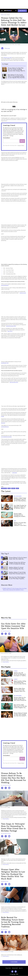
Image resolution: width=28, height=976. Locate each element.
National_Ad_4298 (7, 57)
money (13, 488)
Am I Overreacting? (7, 912)
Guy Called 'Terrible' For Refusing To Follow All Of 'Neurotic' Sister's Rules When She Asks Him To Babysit (20, 508)
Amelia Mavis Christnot (6, 631)
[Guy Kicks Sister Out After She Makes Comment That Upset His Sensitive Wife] (14, 644)
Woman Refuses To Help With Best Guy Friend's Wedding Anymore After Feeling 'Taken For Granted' (16, 70)
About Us (20, 968)
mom (9, 488)
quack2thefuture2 (5, 426)
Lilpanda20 (14, 472)
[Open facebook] (12, 971)
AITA (17, 488)
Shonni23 (3, 423)
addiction (4, 488)
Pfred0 (2, 416)
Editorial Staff (15, 968)
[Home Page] (9, 11)
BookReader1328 (4, 363)
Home (2, 14)
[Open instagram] (16, 971)
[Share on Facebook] (2, 634)
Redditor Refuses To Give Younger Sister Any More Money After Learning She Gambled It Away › (15, 589)
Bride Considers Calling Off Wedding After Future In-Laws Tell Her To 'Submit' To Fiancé (20, 683)
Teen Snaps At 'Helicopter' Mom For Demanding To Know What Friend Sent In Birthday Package (13, 827)
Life (5, 14)
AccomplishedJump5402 (6, 436)
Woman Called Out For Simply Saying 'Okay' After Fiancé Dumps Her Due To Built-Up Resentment (20, 700)
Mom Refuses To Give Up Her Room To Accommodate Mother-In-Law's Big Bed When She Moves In (17, 77)
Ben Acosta (8, 48)
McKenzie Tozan (5, 881)
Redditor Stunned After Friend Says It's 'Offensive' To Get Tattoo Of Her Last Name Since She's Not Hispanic (20, 525)
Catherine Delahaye (4, 951)
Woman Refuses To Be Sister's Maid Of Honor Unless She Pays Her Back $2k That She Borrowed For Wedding (13, 778)
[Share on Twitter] (6, 634)
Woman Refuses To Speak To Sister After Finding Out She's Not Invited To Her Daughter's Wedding (20, 715)
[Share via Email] (9, 634)
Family (16, 671)
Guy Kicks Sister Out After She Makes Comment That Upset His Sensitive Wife (13, 626)
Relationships (18, 496)
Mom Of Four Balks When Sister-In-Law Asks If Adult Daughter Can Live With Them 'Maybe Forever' (20, 707)
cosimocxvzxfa (23, 292)
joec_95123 (10, 331)
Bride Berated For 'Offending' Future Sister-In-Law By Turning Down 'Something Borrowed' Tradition (12, 922)
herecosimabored (4, 285)
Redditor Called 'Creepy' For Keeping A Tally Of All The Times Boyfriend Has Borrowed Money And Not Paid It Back (20, 500)
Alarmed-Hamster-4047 (11, 326)
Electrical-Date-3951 (14, 382)
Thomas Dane (4, 929)
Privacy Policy (8, 968)
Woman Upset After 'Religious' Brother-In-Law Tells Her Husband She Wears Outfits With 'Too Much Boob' (13, 874)
